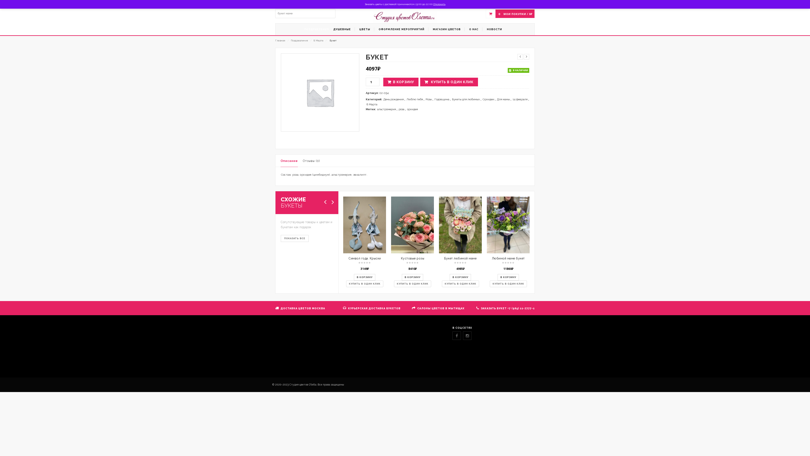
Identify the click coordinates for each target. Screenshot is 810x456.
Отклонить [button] (439, 4)
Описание (289, 161)
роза (401, 109)
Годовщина (442, 99)
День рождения (393, 99)
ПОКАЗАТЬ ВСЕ (294, 238)
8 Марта (319, 40)
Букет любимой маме (460, 258)
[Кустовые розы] (412, 225)
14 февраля (520, 99)
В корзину (403, 82)
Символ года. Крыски (364, 258)
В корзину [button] (365, 277)
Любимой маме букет (508, 258)
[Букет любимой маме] (460, 225)
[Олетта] (405, 17)
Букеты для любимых (466, 99)
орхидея (412, 109)
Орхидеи (488, 99)
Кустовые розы (412, 258)
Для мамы (503, 99)
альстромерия (386, 109)
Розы (429, 99)
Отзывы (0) (311, 161)
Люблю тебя (414, 99)
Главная (280, 40)
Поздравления (299, 40)
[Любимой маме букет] (508, 225)
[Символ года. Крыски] (364, 225)
